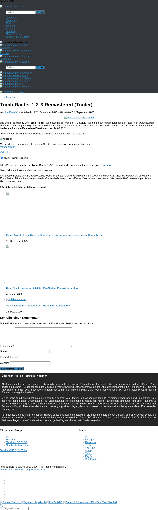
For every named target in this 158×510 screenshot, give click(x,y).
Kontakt (45, 469)
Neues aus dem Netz (17, 37)
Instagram (90, 439)
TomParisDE (12, 112)
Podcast (10, 23)
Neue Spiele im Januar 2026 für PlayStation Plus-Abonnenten (42, 288)
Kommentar (7, 346)
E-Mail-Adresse (9, 357)
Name (4, 351)
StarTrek (10, 31)
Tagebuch (11, 20)
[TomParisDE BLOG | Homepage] (12, 6)
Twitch (88, 453)
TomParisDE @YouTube (13, 450)
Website (4, 363)
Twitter (88, 445)
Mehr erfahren (7, 147)
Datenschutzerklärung (12, 469)
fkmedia (10, 439)
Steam (88, 450)
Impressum (33, 469)
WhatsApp (91, 459)
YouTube (90, 448)
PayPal (89, 456)
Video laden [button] (6, 152)
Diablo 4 (10, 28)
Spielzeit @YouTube (17, 445)
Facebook (90, 442)
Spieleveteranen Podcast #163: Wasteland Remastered (38, 305)
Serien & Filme (14, 34)
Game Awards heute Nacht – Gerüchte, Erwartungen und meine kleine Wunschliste (54, 235)
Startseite (11, 17)
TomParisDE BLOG (16, 442)
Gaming (10, 26)
